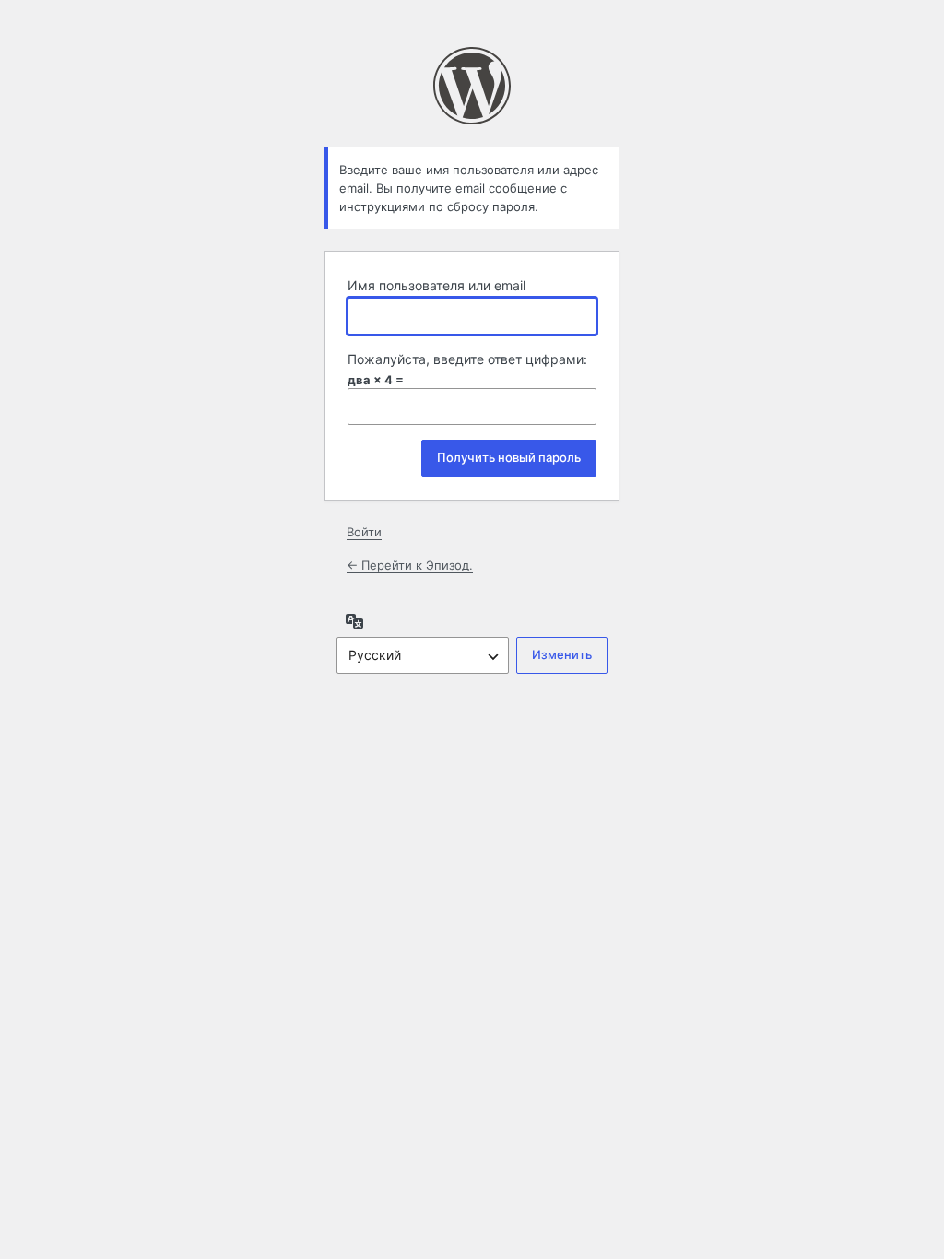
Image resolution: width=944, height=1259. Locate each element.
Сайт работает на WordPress (472, 85)
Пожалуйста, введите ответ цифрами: (467, 359)
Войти (364, 531)
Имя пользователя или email (436, 285)
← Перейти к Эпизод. (410, 565)
